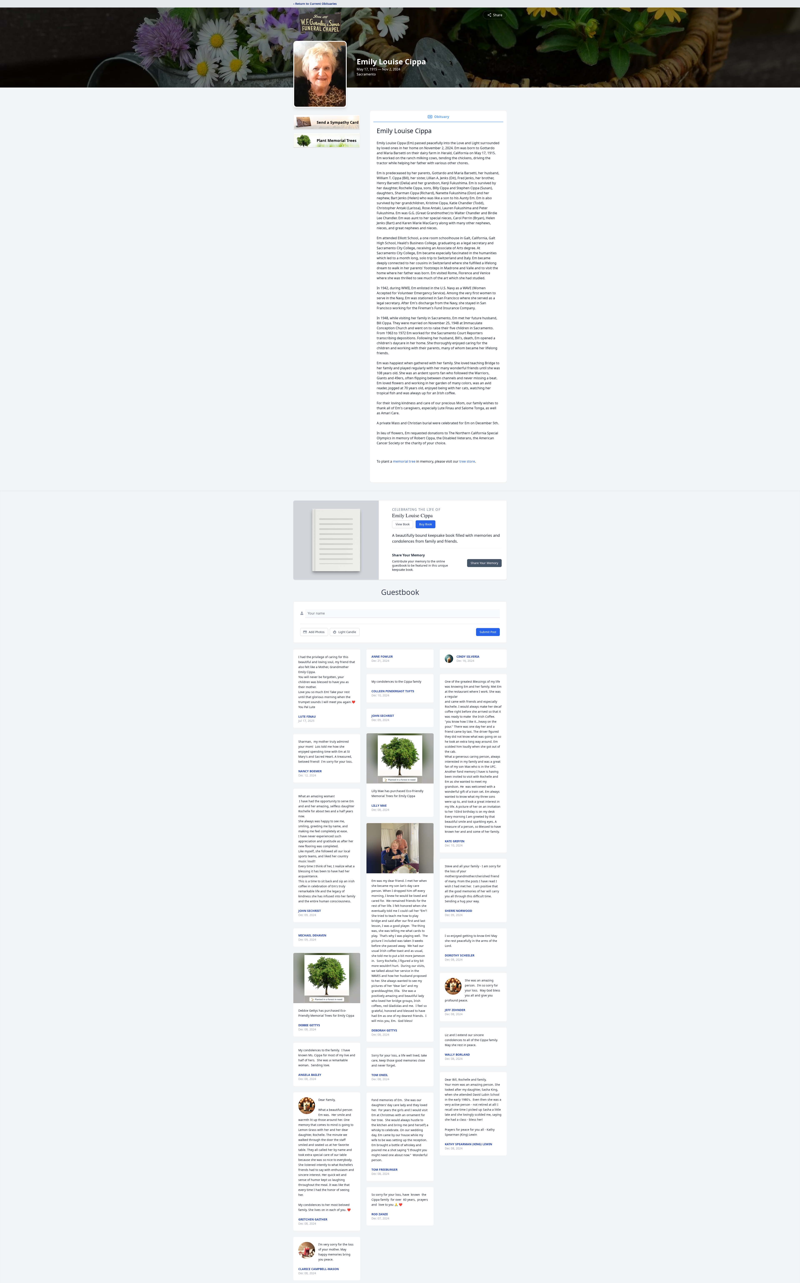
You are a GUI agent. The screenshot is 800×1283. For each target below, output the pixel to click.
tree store (467, 461)
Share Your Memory (484, 563)
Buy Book (425, 524)
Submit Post (488, 632)
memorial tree (404, 461)
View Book (403, 524)
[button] (326, 978)
